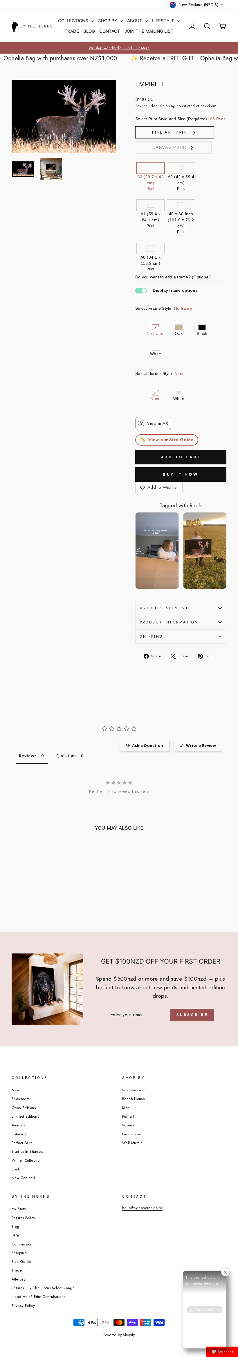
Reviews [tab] (28, 755)
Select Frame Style (163, 308)
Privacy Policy (23, 1305)
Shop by (108, 20)
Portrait (128, 1116)
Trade (71, 31)
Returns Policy (23, 1218)
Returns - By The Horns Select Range (43, 1288)
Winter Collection (27, 1160)
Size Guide (21, 1261)
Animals (18, 1125)
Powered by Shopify (119, 1335)
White (155, 353)
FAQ (15, 1235)
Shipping (167, 106)
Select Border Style (160, 373)
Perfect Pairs (22, 1143)
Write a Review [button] (201, 745)
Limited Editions (25, 1116)
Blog (89, 31)
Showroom (21, 1098)
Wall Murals (132, 1143)
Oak (179, 333)
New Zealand (23, 1178)
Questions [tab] (66, 755)
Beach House (133, 1098)
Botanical (19, 1134)
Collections (73, 20)
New (15, 1090)
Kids (125, 1107)
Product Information (169, 622)
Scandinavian (134, 1090)
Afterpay (19, 1279)
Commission (22, 1244)
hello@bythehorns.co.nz (142, 1207)
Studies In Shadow (27, 1151)
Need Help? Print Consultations (38, 1296)
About (135, 20)
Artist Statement (164, 608)
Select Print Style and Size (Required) (180, 118)
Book (16, 1169)
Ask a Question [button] (147, 745)
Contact (109, 31)
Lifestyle (164, 20)
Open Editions (24, 1107)
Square (128, 1125)
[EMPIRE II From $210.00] (36, 891)
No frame (156, 333)
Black (202, 333)
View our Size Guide (171, 440)
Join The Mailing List (149, 31)
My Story (19, 1209)
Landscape (131, 1134)
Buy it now (181, 474)
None (155, 398)
